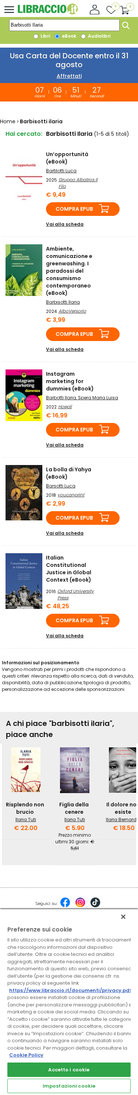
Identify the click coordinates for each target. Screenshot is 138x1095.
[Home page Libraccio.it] (47, 13)
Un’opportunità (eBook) (67, 158)
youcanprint (70, 495)
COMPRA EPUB (74, 209)
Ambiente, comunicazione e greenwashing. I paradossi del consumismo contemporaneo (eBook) (69, 271)
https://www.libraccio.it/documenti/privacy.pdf (70, 990)
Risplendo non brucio (25, 808)
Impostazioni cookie (69, 1085)
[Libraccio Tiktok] (95, 906)
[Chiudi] (123, 917)
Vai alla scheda (65, 224)
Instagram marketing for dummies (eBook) (70, 381)
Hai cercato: (24, 134)
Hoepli (65, 406)
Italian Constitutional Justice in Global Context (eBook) (68, 568)
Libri (44, 36)
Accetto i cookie (68, 1069)
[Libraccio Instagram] (80, 906)
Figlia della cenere (74, 808)
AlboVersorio (72, 311)
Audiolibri (98, 36)
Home (7, 121)
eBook (68, 36)
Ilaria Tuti (25, 819)
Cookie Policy (26, 1054)
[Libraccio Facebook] (65, 906)
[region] (69, 1001)
